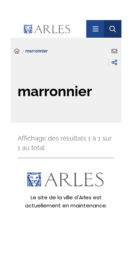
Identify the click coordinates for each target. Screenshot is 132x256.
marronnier (36, 51)
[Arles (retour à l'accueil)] (54, 29)
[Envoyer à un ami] (114, 51)
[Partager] (114, 62)
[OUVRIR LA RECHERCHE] (112, 29)
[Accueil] (17, 51)
